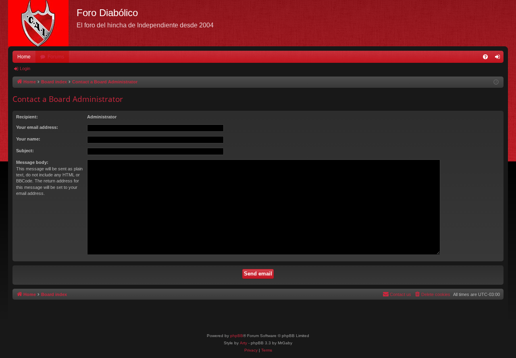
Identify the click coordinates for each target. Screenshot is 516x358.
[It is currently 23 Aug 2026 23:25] (496, 82)
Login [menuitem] (499, 58)
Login (25, 68)
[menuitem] (485, 57)
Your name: (28, 139)
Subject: (25, 150)
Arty (243, 343)
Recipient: (27, 116)
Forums (56, 57)
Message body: (32, 162)
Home (24, 57)
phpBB (236, 335)
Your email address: (37, 127)
